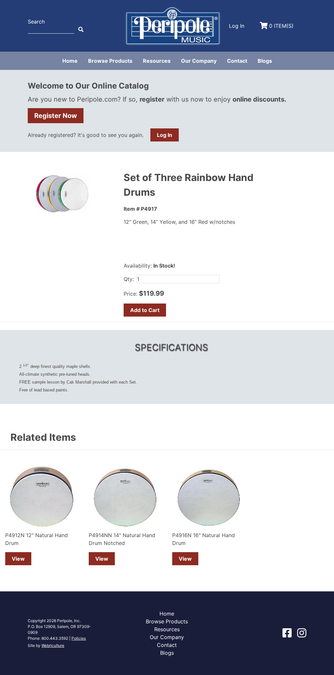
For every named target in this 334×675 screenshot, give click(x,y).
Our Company (199, 61)
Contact (237, 61)
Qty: (129, 279)
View (18, 558)
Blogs (265, 61)
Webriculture (52, 645)
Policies (78, 638)
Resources (157, 61)
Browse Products (110, 61)
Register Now (55, 116)
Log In (164, 135)
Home (70, 61)
